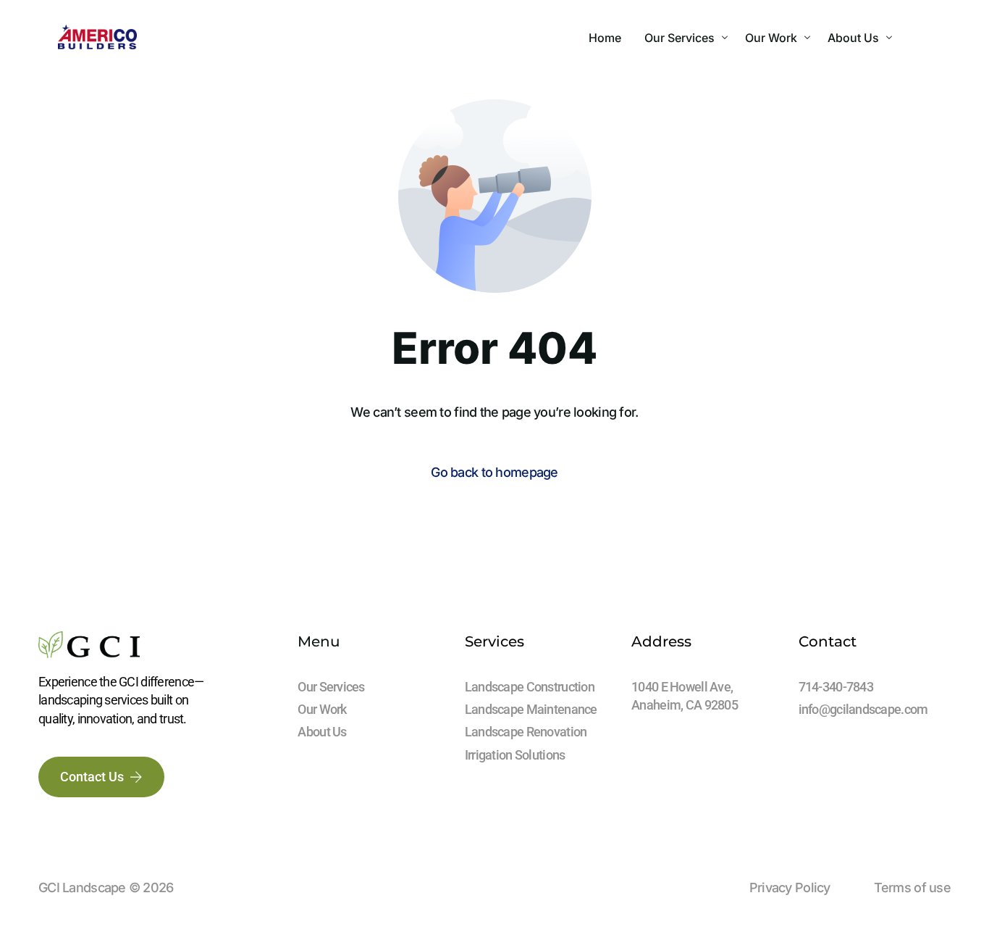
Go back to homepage (494, 472)
